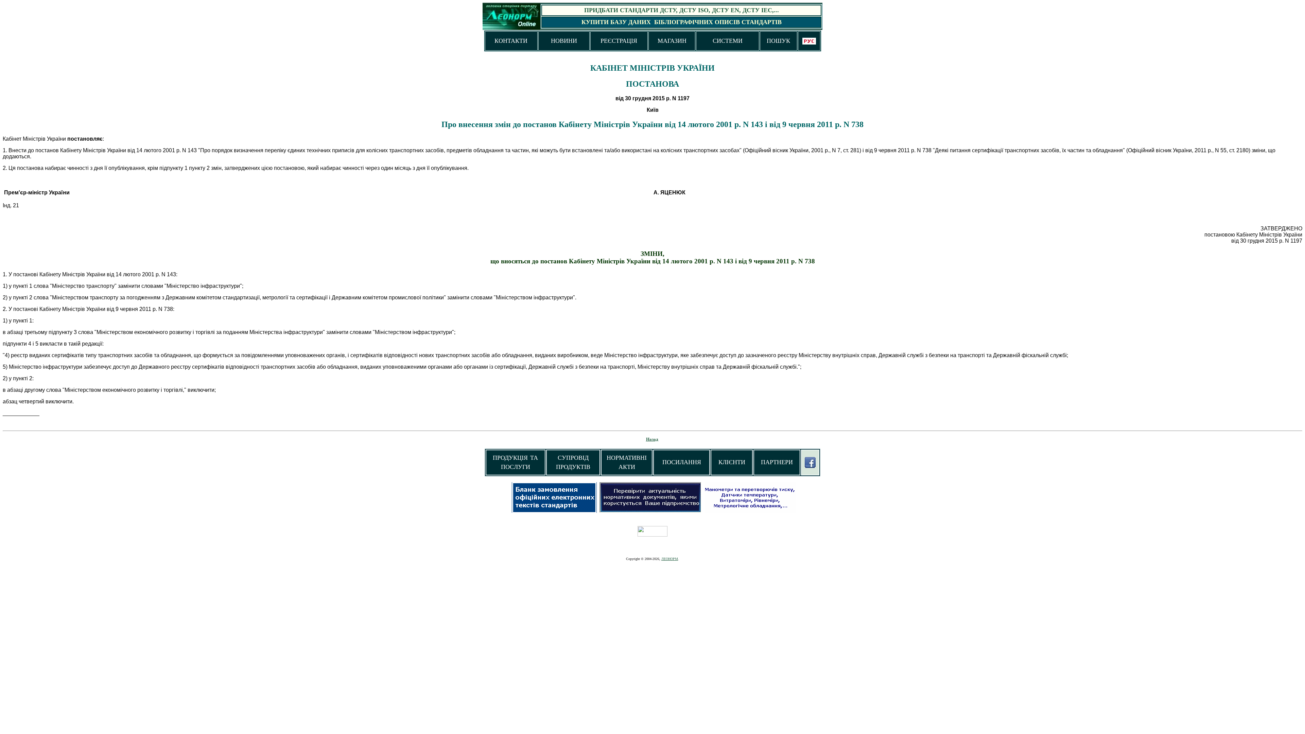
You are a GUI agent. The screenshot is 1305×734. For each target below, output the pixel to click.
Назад (652, 439)
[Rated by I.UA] (652, 535)
